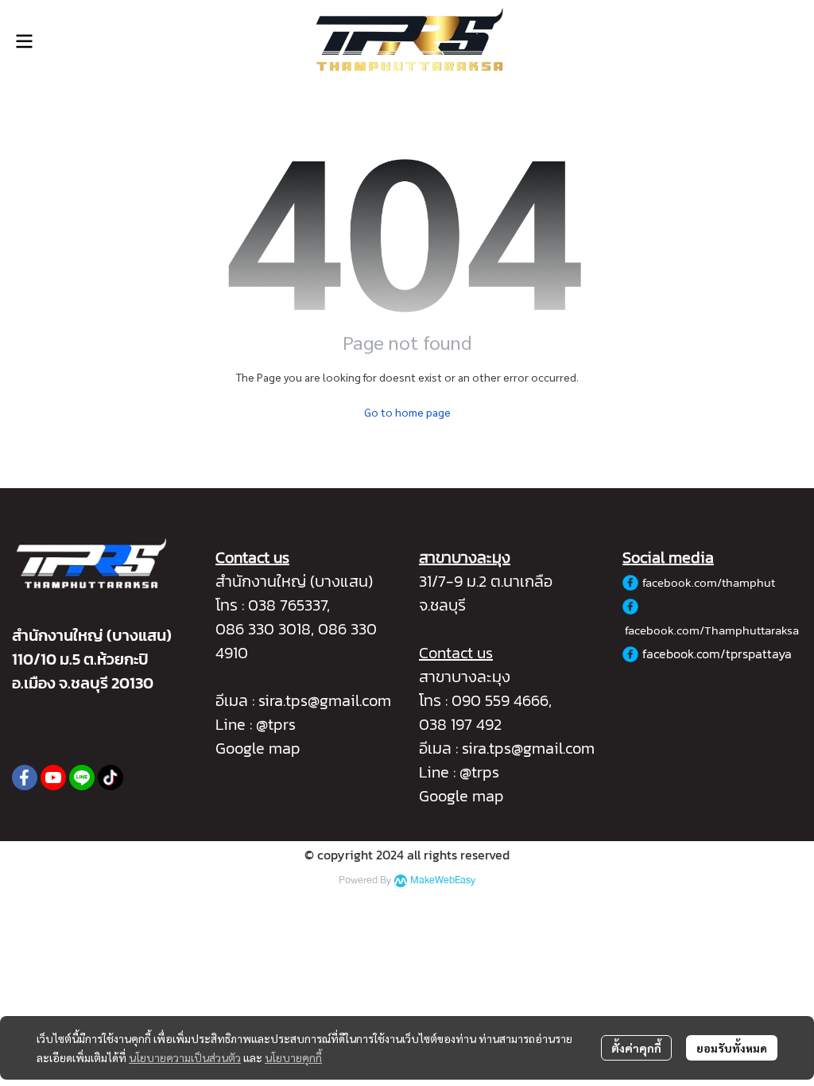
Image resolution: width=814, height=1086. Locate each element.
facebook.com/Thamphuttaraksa (712, 630)
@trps (479, 772)
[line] (82, 777)
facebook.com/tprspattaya (717, 653)
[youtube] (53, 777)
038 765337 (287, 605)
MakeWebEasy (442, 880)
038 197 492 (460, 724)
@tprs (276, 724)
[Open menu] (24, 41)
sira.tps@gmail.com (324, 700)
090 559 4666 (500, 700)
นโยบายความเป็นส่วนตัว (185, 1057)
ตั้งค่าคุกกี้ (636, 1048)
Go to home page (407, 412)
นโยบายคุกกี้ (293, 1057)
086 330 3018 (263, 629)
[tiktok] (110, 777)
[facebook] (24, 777)
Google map (257, 748)
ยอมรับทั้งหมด (731, 1048)
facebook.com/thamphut (708, 582)
